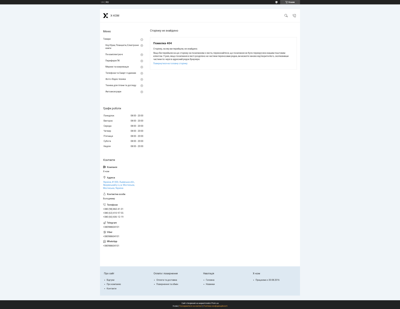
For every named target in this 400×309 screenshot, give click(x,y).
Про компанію (114, 284)
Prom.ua (215, 303)
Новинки (210, 284)
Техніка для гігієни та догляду (120, 85)
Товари (107, 39)
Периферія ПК (112, 60)
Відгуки (110, 280)
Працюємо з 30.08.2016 (268, 280)
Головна (210, 280)
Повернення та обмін (167, 284)
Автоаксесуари (113, 91)
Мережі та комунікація (117, 66)
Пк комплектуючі (114, 54)
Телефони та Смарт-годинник (120, 73)
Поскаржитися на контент (190, 306)
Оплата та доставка (166, 280)
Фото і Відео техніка (115, 79)
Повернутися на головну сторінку (170, 63)
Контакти (111, 288)
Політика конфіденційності (216, 306)
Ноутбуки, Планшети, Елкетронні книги (122, 47)
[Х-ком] (105, 15)
